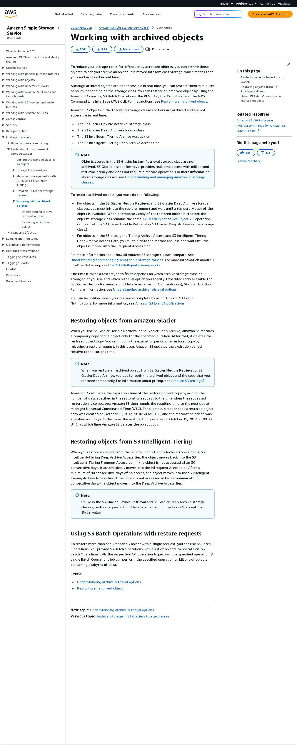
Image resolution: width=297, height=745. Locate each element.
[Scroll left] (51, 14)
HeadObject (157, 219)
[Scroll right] (164, 14)
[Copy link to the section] (67, 320)
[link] (164, 27)
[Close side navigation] (59, 27)
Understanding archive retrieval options (145, 289)
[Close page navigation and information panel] (289, 64)
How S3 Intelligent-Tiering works (134, 265)
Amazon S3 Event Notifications (160, 303)
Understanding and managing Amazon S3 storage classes (117, 260)
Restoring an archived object (184, 101)
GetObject (180, 219)
